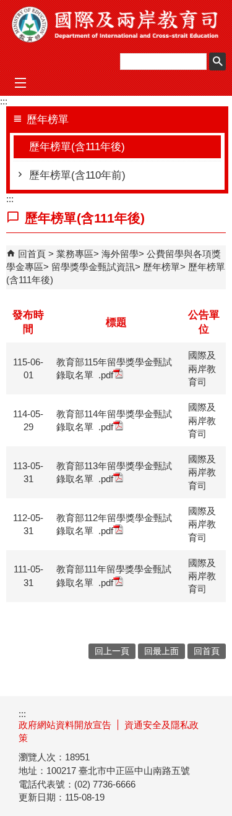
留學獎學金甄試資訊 (93, 266)
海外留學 (120, 254)
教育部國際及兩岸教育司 (116, 24)
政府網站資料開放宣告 (65, 725)
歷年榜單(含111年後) (77, 147)
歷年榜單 (161, 266)
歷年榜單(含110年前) (77, 175)
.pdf (105, 375)
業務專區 (74, 254)
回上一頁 (112, 651)
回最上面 (161, 651)
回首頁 (32, 254)
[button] (217, 61)
